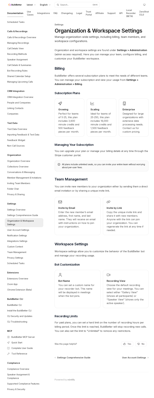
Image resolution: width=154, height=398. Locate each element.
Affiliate (99, 13)
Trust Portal (89, 13)
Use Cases (30, 13)
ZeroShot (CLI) (144, 13)
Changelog (67, 13)
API (121, 13)
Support (111, 13)
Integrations (43, 13)
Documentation (15, 13)
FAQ (55, 13)
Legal (79, 13)
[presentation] (26, 207)
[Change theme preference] (144, 4)
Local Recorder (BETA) (131, 13)
